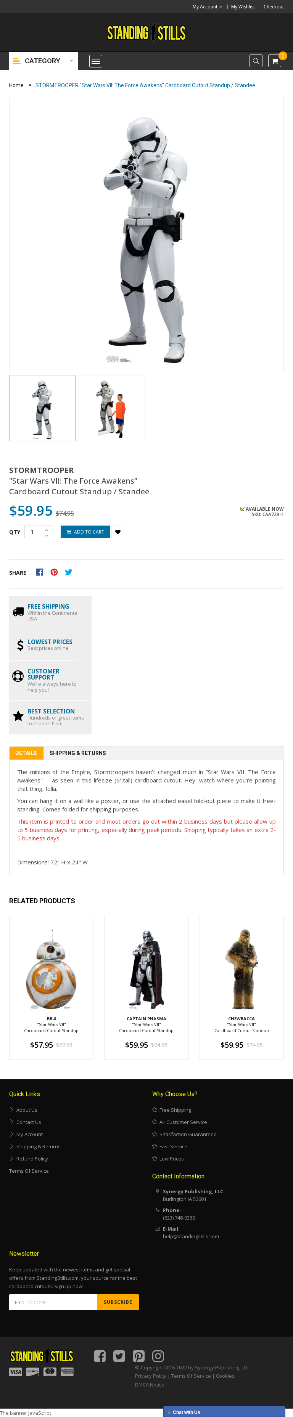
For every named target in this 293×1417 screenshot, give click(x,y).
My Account (28, 1134)
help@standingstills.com (191, 1236)
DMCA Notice (149, 1384)
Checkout (274, 6)
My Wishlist (243, 6)
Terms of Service (29, 1170)
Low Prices (170, 1158)
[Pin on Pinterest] (56, 571)
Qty (14, 531)
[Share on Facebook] (42, 571)
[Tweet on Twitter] (70, 571)
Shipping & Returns (78, 753)
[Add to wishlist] (117, 532)
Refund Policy (31, 1158)
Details (26, 753)
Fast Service (172, 1146)
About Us (25, 1109)
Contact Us (27, 1122)
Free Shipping (174, 1109)
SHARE (17, 572)
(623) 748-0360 (179, 1217)
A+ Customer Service (182, 1122)
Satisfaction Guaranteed (187, 1134)
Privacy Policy (150, 1375)
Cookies (225, 1375)
